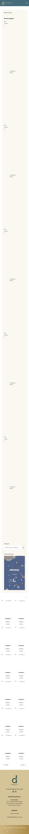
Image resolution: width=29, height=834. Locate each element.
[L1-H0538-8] (8, 608)
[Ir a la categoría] (23, 547)
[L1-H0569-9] (21, 743)
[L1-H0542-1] (8, 635)
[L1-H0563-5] (8, 689)
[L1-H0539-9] (21, 608)
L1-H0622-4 (12, 383)
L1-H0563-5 (8, 699)
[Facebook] (15, 791)
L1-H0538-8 (8, 618)
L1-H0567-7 (21, 726)
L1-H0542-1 (8, 645)
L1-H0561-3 (8, 672)
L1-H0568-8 (8, 753)
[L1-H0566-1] (8, 716)
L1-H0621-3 (12, 487)
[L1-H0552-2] (21, 635)
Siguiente (23, 764)
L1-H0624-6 (13, 175)
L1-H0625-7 (12, 71)
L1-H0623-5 (12, 279)
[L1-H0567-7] (21, 716)
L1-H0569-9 (21, 753)
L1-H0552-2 (21, 645)
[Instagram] (13, 791)
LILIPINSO (8, 624)
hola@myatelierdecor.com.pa (14, 817)
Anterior (6, 764)
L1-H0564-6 (21, 699)
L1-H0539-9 (21, 618)
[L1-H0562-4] (21, 662)
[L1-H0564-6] (21, 689)
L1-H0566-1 (8, 726)
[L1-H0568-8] (8, 743)
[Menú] (26, 3)
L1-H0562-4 (21, 672)
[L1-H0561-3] (8, 662)
